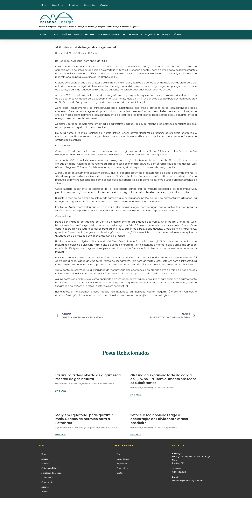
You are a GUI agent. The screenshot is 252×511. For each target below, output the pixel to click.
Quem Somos (57, 5)
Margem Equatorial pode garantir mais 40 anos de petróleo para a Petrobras (84, 419)
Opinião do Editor (84, 34)
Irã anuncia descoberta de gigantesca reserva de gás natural (88, 377)
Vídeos (177, 34)
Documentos (135, 34)
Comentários (89, 5)
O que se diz (152, 34)
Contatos (103, 5)
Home (43, 5)
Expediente (73, 5)
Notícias (66, 34)
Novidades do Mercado (111, 34)
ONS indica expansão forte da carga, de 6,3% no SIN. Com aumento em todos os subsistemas (163, 379)
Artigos (54, 34)
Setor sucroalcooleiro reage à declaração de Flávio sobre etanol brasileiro (159, 419)
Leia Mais (60, 391)
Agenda (166, 34)
